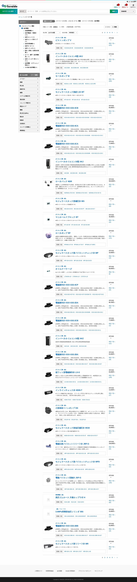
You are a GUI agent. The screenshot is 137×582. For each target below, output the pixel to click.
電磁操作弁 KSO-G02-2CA (66, 144)
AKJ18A (66, 173)
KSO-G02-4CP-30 (69, 294)
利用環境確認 (49, 571)
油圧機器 (26, 28)
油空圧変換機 (30, 43)
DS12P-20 (83, 419)
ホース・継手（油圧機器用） (32, 55)
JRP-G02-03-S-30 (81, 453)
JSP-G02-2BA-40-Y (93, 489)
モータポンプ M (62, 76)
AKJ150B (67, 67)
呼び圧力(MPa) (24, 113)
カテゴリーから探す (8, 11)
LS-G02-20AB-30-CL (96, 382)
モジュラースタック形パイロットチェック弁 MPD (77, 462)
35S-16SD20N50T (80, 516)
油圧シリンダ (30, 48)
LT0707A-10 (84, 276)
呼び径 (22, 85)
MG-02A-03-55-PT (79, 209)
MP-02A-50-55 (87, 260)
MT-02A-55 (67, 99)
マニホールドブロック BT (66, 217)
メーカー (22, 78)
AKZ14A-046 (82, 346)
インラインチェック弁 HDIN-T (68, 390)
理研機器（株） (59, 494)
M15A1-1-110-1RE (90, 83)
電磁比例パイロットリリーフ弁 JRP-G (72, 444)
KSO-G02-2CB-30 (69, 330)
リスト (108, 27)
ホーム (20, 17)
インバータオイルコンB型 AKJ (69, 56)
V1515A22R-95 (78, 48)
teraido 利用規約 (70, 571)
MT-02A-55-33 (85, 99)
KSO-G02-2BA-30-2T (82, 364)
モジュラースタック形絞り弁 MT (69, 92)
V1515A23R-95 (88, 48)
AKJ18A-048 (82, 173)
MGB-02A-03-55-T (92, 435)
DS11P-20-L (74, 419)
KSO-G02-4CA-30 (69, 135)
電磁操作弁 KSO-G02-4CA (66, 126)
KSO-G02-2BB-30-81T (95, 535)
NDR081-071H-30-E (81, 193)
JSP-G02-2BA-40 (69, 489)
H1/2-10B (67, 502)
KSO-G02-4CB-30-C (96, 117)
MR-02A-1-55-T (77, 551)
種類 (21, 92)
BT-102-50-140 (76, 224)
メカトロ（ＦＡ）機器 (27, 26)
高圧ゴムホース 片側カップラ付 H (70, 497)
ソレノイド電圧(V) (25, 103)
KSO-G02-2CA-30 (69, 153)
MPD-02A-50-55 (79, 469)
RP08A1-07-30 (68, 244)
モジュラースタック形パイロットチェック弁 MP (76, 253)
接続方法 (22, 89)
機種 (21, 110)
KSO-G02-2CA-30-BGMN (83, 153)
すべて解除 (34, 75)
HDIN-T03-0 (67, 399)
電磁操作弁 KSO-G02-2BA (66, 354)
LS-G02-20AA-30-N (82, 382)
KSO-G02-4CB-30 (69, 117)
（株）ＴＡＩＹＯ (60, 509)
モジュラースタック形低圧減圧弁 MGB (72, 428)
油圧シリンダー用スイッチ (32, 60)
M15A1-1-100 (68, 83)
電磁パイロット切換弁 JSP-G (68, 478)
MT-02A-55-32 (76, 99)
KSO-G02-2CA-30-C (97, 153)
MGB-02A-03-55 (68, 435)
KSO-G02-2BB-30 (69, 535)
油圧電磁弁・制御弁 (30, 33)
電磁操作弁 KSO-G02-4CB (66, 108)
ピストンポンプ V (63, 40)
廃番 (21, 82)
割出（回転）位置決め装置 (32, 51)
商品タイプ (23, 106)
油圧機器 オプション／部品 (32, 64)
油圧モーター (29, 46)
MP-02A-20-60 (78, 260)
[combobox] (22, 11)
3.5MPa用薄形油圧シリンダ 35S (69, 512)
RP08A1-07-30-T (79, 244)
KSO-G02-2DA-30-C (97, 312)
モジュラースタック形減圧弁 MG (70, 201)
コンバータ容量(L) (25, 127)
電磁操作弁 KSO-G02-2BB (66, 526)
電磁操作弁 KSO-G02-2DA (66, 303)
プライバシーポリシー (84, 571)
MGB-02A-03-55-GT (80, 435)
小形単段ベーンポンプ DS (66, 408)
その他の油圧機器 (31, 67)
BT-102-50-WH (85, 224)
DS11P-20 (67, 419)
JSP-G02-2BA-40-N (81, 489)
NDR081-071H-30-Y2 (95, 193)
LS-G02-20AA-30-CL (70, 382)
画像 (115, 27)
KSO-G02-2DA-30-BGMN (83, 312)
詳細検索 (123, 11)
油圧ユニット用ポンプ (31, 40)
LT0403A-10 (67, 276)
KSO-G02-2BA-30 (69, 364)
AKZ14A (66, 346)
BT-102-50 (67, 224)
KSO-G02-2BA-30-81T (95, 364)
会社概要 (59, 571)
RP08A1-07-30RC (90, 244)
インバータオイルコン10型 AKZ (69, 338)
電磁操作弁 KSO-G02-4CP (66, 285)
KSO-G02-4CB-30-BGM (82, 117)
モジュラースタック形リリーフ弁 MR (71, 544)
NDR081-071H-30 (69, 193)
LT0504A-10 (76, 276)
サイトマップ (98, 571)
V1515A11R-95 (68, 48)
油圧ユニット (30, 37)
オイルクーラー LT (63, 269)
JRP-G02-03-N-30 (69, 453)
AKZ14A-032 (74, 346)
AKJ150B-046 (75, 67)
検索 (113, 11)
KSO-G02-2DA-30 (69, 312)
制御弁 (22, 120)
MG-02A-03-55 (68, 209)
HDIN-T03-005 (76, 399)
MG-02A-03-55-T (90, 209)
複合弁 (22, 116)
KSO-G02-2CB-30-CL (95, 330)
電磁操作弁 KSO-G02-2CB (66, 320)
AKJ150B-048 (84, 67)
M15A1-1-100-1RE (78, 83)
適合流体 (22, 99)
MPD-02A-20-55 (68, 469)
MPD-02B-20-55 (89, 469)
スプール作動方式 (25, 96)
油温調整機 (29, 30)
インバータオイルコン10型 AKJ (69, 162)
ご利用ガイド (38, 571)
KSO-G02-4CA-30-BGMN (83, 135)
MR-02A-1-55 (68, 551)
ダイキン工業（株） (61, 37)
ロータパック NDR (63, 181)
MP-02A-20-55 (68, 260)
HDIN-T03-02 (86, 399)
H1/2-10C (73, 502)
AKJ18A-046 (73, 173)
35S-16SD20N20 (69, 516)
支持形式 (22, 123)
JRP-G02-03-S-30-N (93, 453)
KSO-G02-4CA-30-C (97, 135)
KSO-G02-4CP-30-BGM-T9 (83, 294)
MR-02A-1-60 (87, 551)
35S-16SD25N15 (92, 516)
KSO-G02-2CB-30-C (81, 330)
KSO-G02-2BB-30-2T (82, 535)
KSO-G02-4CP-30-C (98, 294)
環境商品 (22, 130)
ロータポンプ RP (62, 233)
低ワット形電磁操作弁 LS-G (67, 372)
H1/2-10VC (81, 502)
